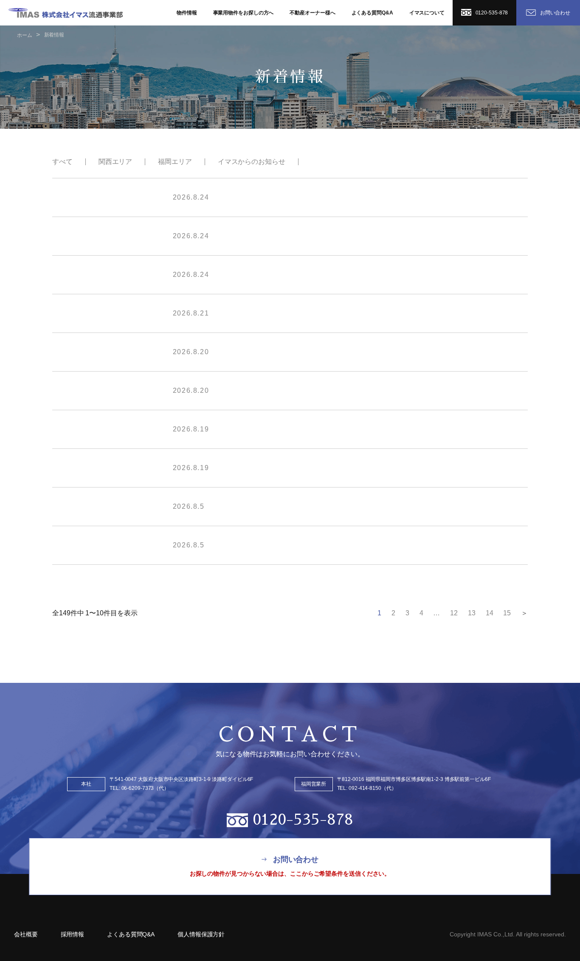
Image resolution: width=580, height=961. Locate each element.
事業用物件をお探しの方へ (243, 13)
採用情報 (72, 934)
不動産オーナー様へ (312, 13)
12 (454, 613)
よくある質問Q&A (372, 13)
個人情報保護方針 (201, 934)
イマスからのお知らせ (251, 161)
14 (489, 613)
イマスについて (427, 13)
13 (472, 613)
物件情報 (187, 13)
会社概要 (26, 934)
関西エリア (115, 161)
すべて (62, 161)
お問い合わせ (555, 13)
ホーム (24, 35)
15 (507, 613)
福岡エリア (175, 161)
